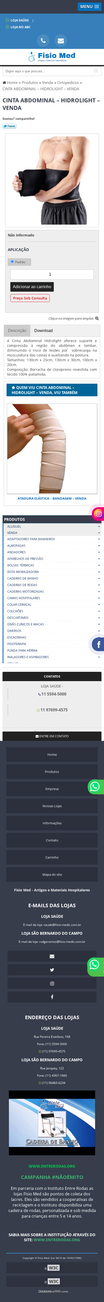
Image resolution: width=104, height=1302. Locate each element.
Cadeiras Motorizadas (25, 591)
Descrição (17, 330)
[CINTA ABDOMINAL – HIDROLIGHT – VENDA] (52, 180)
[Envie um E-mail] (61, 40)
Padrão (20, 262)
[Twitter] (52, 969)
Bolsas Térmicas (20, 565)
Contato (52, 840)
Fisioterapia (16, 644)
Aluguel (14, 526)
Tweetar (9, 126)
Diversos (14, 631)
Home (52, 754)
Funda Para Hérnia (22, 650)
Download (43, 330)
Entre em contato (54, 736)
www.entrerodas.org (52, 1166)
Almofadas (16, 545)
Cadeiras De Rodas (22, 585)
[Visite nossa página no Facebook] (52, 997)
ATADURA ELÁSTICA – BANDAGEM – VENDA (52, 498)
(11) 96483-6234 (53, 1083)
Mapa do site (52, 874)
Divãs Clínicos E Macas (25, 624)
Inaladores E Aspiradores (28, 657)
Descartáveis (18, 618)
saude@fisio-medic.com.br (62, 925)
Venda (12, 533)
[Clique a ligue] (43, 40)
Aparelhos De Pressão (25, 559)
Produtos (14, 519)
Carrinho (52, 857)
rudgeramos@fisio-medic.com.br (62, 942)
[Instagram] (52, 983)
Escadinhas (16, 637)
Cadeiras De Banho (22, 578)
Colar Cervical (19, 604)
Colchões (15, 611)
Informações (52, 823)
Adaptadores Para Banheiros (31, 539)
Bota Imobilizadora (23, 572)
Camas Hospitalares (23, 598)
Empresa (52, 788)
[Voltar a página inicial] (52, 59)
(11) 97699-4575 (53, 1051)
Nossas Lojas (52, 806)
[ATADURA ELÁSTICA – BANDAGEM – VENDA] (52, 449)
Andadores (16, 552)
